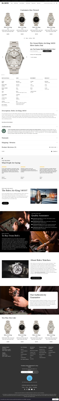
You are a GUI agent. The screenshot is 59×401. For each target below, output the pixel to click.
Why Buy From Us (42, 349)
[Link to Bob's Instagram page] (29, 389)
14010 (3, 89)
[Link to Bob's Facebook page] (27, 389)
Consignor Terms (32, 352)
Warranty (50, 355)
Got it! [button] (55, 399)
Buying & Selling (42, 347)
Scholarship (32, 358)
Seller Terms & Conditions (34, 350)
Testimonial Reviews (42, 357)
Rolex (3, 82)
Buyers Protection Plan (42, 352)
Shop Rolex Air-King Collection (7, 122)
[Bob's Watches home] (5, 3)
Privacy (23, 387)
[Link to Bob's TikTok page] (34, 389)
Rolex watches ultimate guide (40, 272)
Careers (22, 352)
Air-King (3, 85)
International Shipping (52, 352)
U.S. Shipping (51, 350)
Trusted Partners (23, 357)
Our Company (24, 347)
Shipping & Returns (51, 348)
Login (56, 0)
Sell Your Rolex (38, 54)
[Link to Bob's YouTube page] (31, 389)
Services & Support (32, 348)
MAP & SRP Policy (42, 354)
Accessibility (35, 387)
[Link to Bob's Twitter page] (24, 389)
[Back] (24, 38)
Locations (50, 0)
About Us (22, 349)
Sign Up (53, 0)
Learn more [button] (29, 399)
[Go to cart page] (56, 3)
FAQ (30, 357)
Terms (27, 387)
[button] (26, 57)
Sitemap (30, 387)
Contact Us (45, 0)
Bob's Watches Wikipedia (25, 359)
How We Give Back (24, 354)
